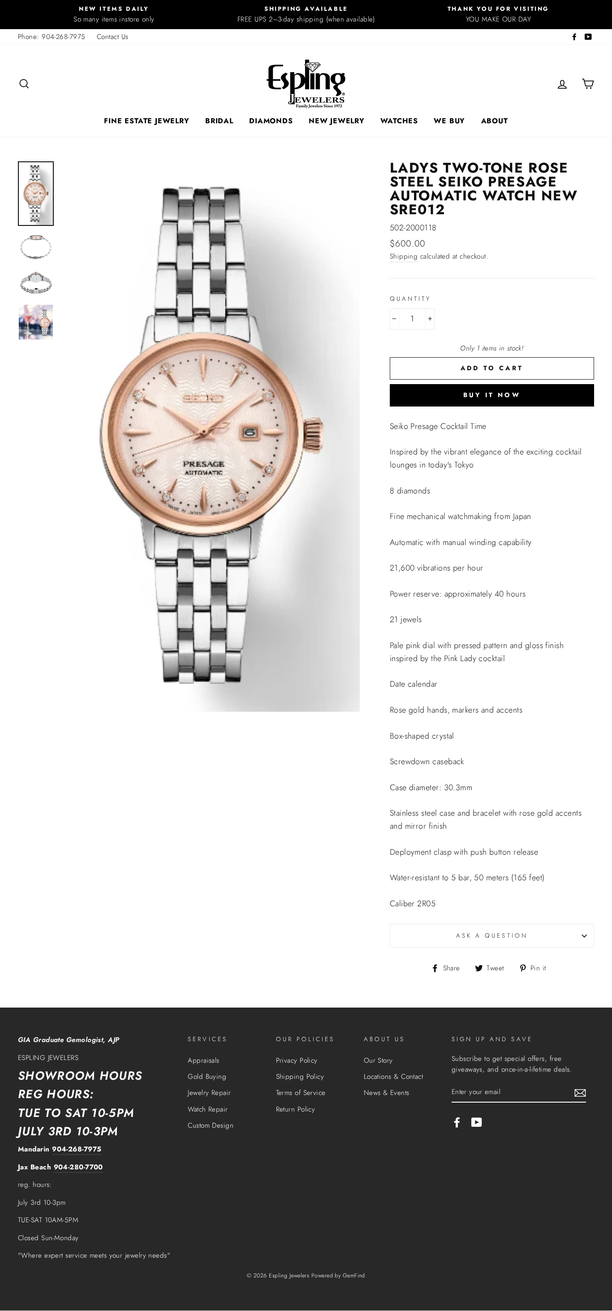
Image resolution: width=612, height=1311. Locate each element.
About (494, 121)
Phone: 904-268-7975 (52, 37)
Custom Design (210, 1125)
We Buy (449, 121)
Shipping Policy (300, 1077)
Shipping (404, 256)
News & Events (386, 1093)
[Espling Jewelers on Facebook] (457, 1121)
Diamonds (271, 121)
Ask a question (492, 935)
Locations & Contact (393, 1077)
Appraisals (204, 1060)
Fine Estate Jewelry (146, 121)
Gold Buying (207, 1077)
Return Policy (295, 1109)
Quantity (410, 298)
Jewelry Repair (209, 1093)
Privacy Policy (297, 1060)
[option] (114, 14)
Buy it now (492, 394)
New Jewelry (337, 121)
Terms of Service (301, 1093)
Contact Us (113, 37)
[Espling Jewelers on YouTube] (476, 1121)
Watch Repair (208, 1109)
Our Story (378, 1060)
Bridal (219, 121)
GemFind (354, 1276)
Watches (399, 121)
